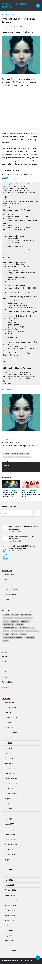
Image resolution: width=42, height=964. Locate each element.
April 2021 (9, 880)
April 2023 (9, 758)
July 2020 (8, 925)
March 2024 (9, 702)
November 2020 (11, 905)
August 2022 (9, 799)
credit (5, 178)
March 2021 (9, 885)
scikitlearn (29, 637)
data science (8, 457)
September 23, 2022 (16, 27)
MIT (33, 627)
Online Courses (10, 595)
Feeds (4, 672)
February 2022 (10, 829)
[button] (21, 389)
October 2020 (10, 910)
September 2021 (11, 854)
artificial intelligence (20, 453)
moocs (6, 631)
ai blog (6, 453)
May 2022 (8, 814)
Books (7, 579)
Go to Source (7, 439)
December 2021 (11, 839)
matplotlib (24, 627)
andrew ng (8, 618)
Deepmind (19, 624)
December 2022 (11, 778)
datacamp (25, 621)
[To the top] (38, 957)
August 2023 (9, 738)
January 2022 (10, 834)
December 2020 (11, 900)
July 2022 (8, 804)
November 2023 (11, 723)
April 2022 (9, 819)
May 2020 (8, 936)
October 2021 (10, 849)
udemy (6, 640)
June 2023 (9, 748)
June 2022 (9, 809)
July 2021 (8, 865)
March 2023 (9, 763)
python (23, 634)
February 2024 (10, 707)
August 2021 (9, 860)
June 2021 (9, 870)
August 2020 (9, 920)
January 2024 (10, 712)
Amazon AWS (10, 574)
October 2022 (10, 788)
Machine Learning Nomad (20, 961)
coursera (14, 621)
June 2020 (9, 931)
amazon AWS (26, 614)
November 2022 (11, 783)
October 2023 (10, 728)
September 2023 (11, 733)
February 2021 (10, 890)
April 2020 (9, 941)
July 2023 (8, 743)
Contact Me (6, 662)
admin (6, 465)
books (6, 621)
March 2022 (9, 824)
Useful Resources (8, 687)
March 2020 (9, 946)
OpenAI (8, 600)
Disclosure (6, 667)
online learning (32, 631)
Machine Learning (10, 14)
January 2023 (10, 773)
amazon (15, 614)
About (4, 657)
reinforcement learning (13, 637)
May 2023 (8, 753)
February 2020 (10, 951)
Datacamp (8, 584)
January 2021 (10, 895)
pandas (14, 634)
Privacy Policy (7, 682)
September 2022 (11, 794)
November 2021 (11, 844)
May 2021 (8, 875)
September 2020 (11, 915)
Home (4, 677)
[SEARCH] (36, 513)
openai (6, 634)
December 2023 (11, 718)
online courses (17, 631)
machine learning (23, 457)
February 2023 (10, 768)
